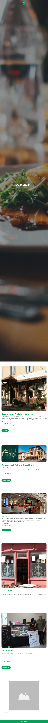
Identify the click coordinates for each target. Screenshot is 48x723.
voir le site (5, 430)
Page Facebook (6, 667)
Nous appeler (24, 721)
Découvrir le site (6, 480)
